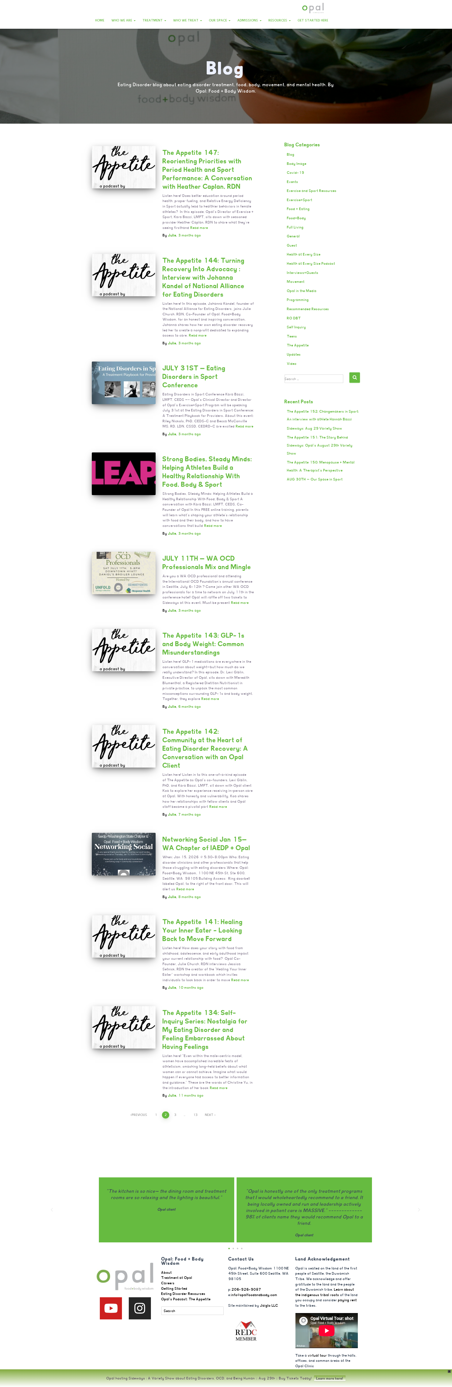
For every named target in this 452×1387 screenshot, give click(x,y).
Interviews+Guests (303, 272)
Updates (294, 354)
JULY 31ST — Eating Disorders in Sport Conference (194, 376)
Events (292, 181)
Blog (291, 154)
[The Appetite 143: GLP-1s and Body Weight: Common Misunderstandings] (124, 650)
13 (195, 1115)
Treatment (153, 20)
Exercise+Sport (299, 200)
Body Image (297, 163)
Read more (199, 227)
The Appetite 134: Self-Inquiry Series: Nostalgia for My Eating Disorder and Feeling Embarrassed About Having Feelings (205, 1030)
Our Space (218, 20)
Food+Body (296, 218)
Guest (292, 245)
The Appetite (298, 345)
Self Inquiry (296, 327)
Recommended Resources (308, 309)
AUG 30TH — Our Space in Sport (315, 479)
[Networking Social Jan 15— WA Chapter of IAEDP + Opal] (124, 854)
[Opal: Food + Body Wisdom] (313, 8)
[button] (134, 20)
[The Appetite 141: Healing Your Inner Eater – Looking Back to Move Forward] (124, 936)
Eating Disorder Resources (183, 1293)
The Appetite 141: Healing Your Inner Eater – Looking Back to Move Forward (203, 930)
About (166, 1272)
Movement (296, 281)
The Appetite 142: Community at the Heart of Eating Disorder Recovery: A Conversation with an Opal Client (205, 748)
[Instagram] (140, 1308)
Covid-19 (295, 172)
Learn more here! (329, 1378)
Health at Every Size (304, 254)
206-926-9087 (246, 1289)
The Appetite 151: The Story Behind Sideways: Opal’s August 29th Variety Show (320, 445)
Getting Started (174, 1288)
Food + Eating (298, 209)
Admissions (248, 20)
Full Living (295, 227)
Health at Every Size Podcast (311, 263)
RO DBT (294, 318)
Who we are (122, 20)
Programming (298, 299)
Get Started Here (313, 20)
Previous (139, 1115)
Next (209, 1115)
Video (292, 363)
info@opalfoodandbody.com (254, 1295)
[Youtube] (111, 1308)
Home (100, 20)
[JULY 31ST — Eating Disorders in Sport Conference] (124, 383)
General (293, 236)
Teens (292, 336)
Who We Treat (186, 20)
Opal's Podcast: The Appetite (186, 1299)
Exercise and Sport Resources (312, 190)
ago (189, 235)
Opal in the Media (302, 291)
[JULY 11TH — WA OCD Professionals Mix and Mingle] (124, 573)
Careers (168, 1283)
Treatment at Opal (176, 1277)
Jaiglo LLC (269, 1305)
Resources (278, 20)
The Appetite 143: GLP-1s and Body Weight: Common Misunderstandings (204, 643)
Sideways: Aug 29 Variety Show (314, 428)
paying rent (347, 1300)
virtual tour (317, 1355)
